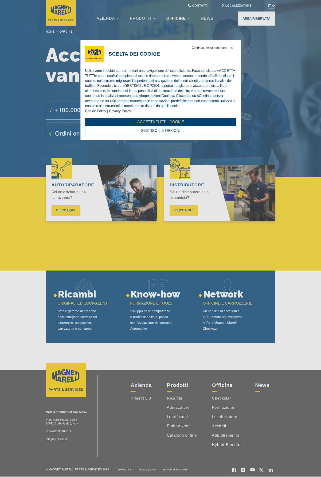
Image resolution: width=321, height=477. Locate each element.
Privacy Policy (120, 111)
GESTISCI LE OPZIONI (160, 131)
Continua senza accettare (209, 48)
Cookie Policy (95, 111)
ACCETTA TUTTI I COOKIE (160, 122)
